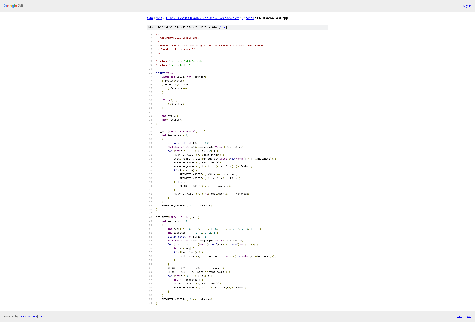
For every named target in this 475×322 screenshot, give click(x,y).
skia (150, 18)
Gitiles (22, 316)
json (468, 316)
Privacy (32, 316)
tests (250, 18)
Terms (43, 316)
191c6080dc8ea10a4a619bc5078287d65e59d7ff (202, 18)
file (223, 27)
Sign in (467, 6)
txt (459, 316)
